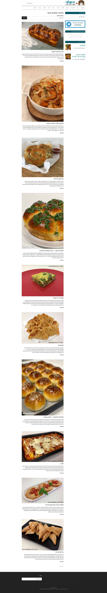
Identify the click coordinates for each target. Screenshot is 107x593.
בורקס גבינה (59, 552)
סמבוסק (61, 345)
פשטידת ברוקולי (58, 298)
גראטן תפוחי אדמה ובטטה (55, 123)
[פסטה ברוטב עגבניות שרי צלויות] (68, 57)
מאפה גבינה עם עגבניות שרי (54, 505)
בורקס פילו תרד (58, 179)
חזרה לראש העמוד (53, 587)
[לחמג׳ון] (68, 47)
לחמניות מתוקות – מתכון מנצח (54, 417)
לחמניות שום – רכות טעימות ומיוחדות (51, 251)
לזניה (62, 464)
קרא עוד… (61, 61)
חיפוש (24, 17)
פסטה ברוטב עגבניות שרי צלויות (78, 56)
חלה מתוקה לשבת (58, 52)
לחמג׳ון (82, 45)
